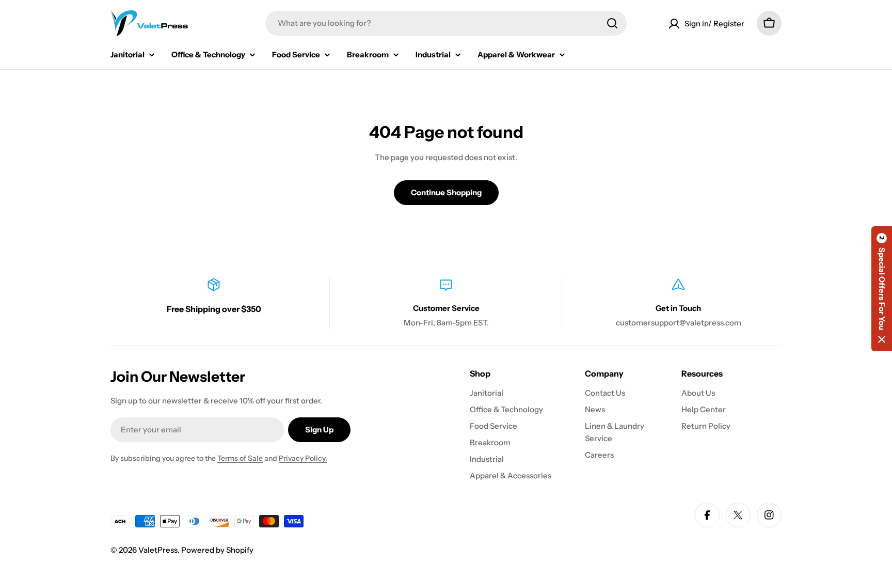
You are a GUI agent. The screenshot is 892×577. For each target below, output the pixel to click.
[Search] (612, 23)
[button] (881, 288)
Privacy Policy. (303, 458)
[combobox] (446, 23)
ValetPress (158, 550)
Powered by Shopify (217, 550)
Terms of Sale (240, 458)
